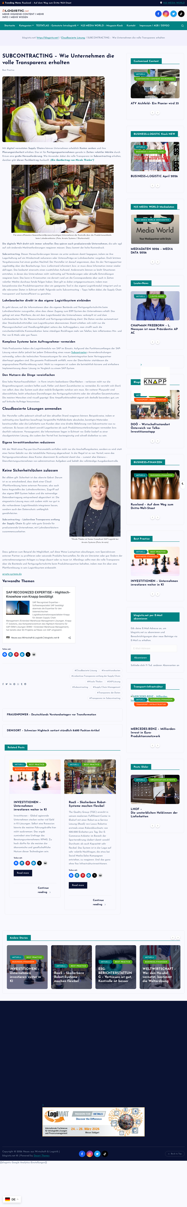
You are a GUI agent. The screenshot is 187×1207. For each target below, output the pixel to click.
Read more (23, 873)
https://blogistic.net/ (48, 38)
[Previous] (152, 112)
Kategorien (25, 26)
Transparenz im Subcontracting (105, 698)
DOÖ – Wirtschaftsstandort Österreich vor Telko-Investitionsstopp (150, 428)
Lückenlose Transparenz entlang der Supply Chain (96, 676)
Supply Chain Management (107, 687)
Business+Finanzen (26, 769)
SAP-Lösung (114, 682)
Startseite (9, 26)
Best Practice (8, 70)
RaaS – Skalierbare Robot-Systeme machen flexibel (25, 977)
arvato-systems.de (12, 574)
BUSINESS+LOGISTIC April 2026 (154, 176)
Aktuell (19, 765)
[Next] (157, 112)
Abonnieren (140, 658)
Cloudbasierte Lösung (73, 38)
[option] (155, 88)
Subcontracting (81, 687)
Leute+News (157, 296)
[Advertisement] (90, 1055)
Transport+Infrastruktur (151, 400)
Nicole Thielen (95, 682)
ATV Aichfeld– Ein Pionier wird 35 (155, 103)
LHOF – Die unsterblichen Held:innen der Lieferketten (154, 813)
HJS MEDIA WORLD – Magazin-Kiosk (102, 26)
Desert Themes (42, 1156)
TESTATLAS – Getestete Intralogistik (56, 26)
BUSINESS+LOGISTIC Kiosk (150, 152)
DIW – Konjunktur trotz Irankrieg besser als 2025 (159, 977)
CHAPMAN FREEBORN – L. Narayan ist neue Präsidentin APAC (154, 329)
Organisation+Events (162, 780)
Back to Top (176, 1154)
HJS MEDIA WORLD (174, 3)
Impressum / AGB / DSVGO (155, 26)
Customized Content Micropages (155, 79)
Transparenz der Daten (109, 693)
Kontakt (131, 26)
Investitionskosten (111, 671)
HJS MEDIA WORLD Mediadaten (152, 220)
